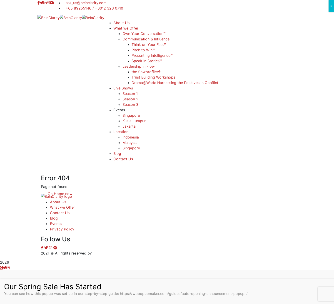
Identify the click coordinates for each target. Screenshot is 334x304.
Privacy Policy (62, 229)
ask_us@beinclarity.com (86, 2)
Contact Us (60, 212)
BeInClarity (102, 253)
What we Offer (62, 207)
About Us (58, 202)
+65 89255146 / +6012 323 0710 (94, 8)
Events (56, 223)
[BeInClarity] (48, 17)
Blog (54, 218)
